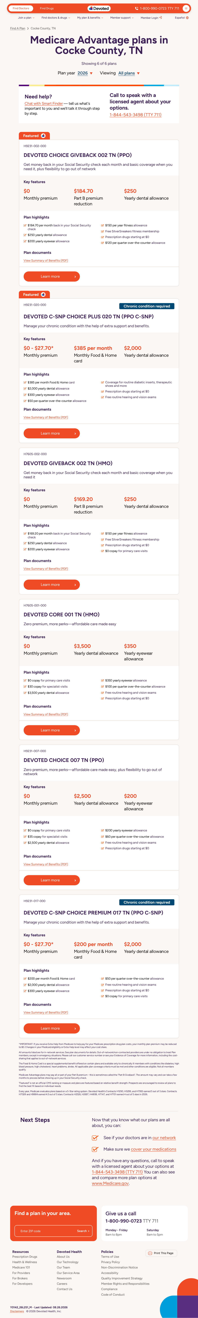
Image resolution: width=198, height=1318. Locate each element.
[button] (84, 73)
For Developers (22, 1283)
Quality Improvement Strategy (121, 1278)
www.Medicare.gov (110, 1183)
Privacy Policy (110, 1262)
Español (180, 17)
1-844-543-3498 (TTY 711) (135, 114)
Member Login (149, 17)
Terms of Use (110, 1256)
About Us (63, 1256)
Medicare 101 (21, 1267)
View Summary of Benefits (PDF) (46, 260)
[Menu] (186, 8)
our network (164, 1137)
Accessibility (109, 1273)
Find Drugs (47, 8)
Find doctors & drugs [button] (54, 17)
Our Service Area (68, 1273)
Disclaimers (17, 1311)
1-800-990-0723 (159, 8)
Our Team (63, 1267)
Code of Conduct (113, 1294)
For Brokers (20, 1278)
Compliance (109, 1289)
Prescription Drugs (24, 1256)
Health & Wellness (24, 1262)
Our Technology (67, 1262)
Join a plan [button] (24, 17)
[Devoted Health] (99, 8)
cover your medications (153, 1149)
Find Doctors (21, 8)
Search (83, 1231)
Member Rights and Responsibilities (125, 1283)
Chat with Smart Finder (44, 103)
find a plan (17, 28)
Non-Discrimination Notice (119, 1267)
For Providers (21, 1273)
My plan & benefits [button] (88, 17)
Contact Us (64, 1289)
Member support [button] (120, 17)
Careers (62, 1283)
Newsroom (64, 1278)
